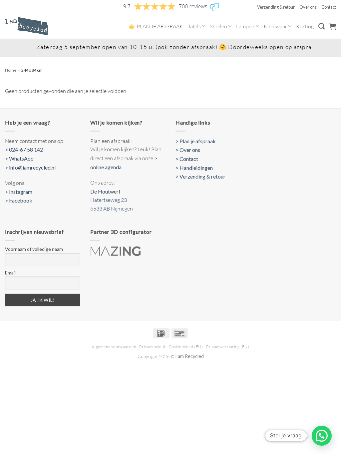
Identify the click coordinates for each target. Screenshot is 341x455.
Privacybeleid (152, 346)
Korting (305, 26)
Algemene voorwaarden (114, 346)
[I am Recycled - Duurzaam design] (26, 26)
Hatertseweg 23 (108, 200)
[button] (332, 26)
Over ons (308, 7)
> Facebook (18, 200)
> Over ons (187, 150)
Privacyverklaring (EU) (227, 346)
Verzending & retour (276, 7)
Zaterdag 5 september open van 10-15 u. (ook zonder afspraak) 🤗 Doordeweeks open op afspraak (172, 46)
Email (10, 272)
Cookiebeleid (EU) (186, 346)
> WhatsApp (19, 158)
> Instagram (18, 192)
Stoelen (218, 26)
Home (10, 70)
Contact (328, 7)
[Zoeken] (321, 26)
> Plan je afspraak (195, 141)
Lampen (245, 26)
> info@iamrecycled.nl (30, 167)
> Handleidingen (194, 168)
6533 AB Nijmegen (111, 208)
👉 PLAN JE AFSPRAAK (156, 26)
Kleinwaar (275, 26)
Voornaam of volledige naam (34, 249)
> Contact (186, 159)
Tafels (194, 26)
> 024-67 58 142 (24, 149)
